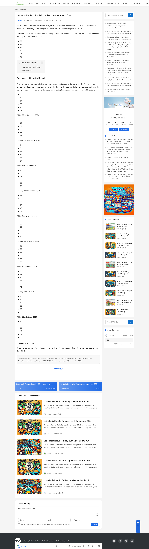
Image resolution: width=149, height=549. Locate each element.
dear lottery (136, 3)
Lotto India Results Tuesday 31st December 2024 (67, 401)
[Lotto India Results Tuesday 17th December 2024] (29, 467)
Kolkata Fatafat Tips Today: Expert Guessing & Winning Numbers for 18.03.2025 (118, 62)
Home (16, 9)
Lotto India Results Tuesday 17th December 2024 (67, 460)
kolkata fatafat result (48, 541)
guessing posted (41, 3)
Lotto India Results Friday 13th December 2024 (66, 480)
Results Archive (27, 70)
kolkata (19, 20)
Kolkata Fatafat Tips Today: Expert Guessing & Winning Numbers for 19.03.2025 (118, 55)
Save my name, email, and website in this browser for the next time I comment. (45, 524)
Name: (21, 520)
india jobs (99, 3)
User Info (125, 3)
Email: (49, 520)
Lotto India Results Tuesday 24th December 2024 (68, 421)
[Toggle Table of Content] (42, 62)
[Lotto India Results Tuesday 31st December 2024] (29, 407)
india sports (88, 3)
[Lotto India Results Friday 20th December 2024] (29, 447)
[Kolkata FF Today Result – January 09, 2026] (110, 283)
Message (125, 129)
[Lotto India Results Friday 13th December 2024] (29, 486)
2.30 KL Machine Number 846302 (124, 344)
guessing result (55, 3)
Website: (77, 520)
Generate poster (75, 546)
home (31, 3)
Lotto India (47, 20)
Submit (95, 524)
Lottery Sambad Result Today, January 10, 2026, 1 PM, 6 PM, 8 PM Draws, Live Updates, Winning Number (120, 142)
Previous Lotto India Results (32, 67)
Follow (114, 129)
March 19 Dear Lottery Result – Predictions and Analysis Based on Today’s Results (118, 26)
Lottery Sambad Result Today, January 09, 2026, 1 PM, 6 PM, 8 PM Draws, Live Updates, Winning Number (120, 177)
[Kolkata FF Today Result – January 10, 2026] (110, 245)
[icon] (114, 541)
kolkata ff (66, 3)
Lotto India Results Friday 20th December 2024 (66, 441)
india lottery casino (113, 3)
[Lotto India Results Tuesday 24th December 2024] (29, 427)
